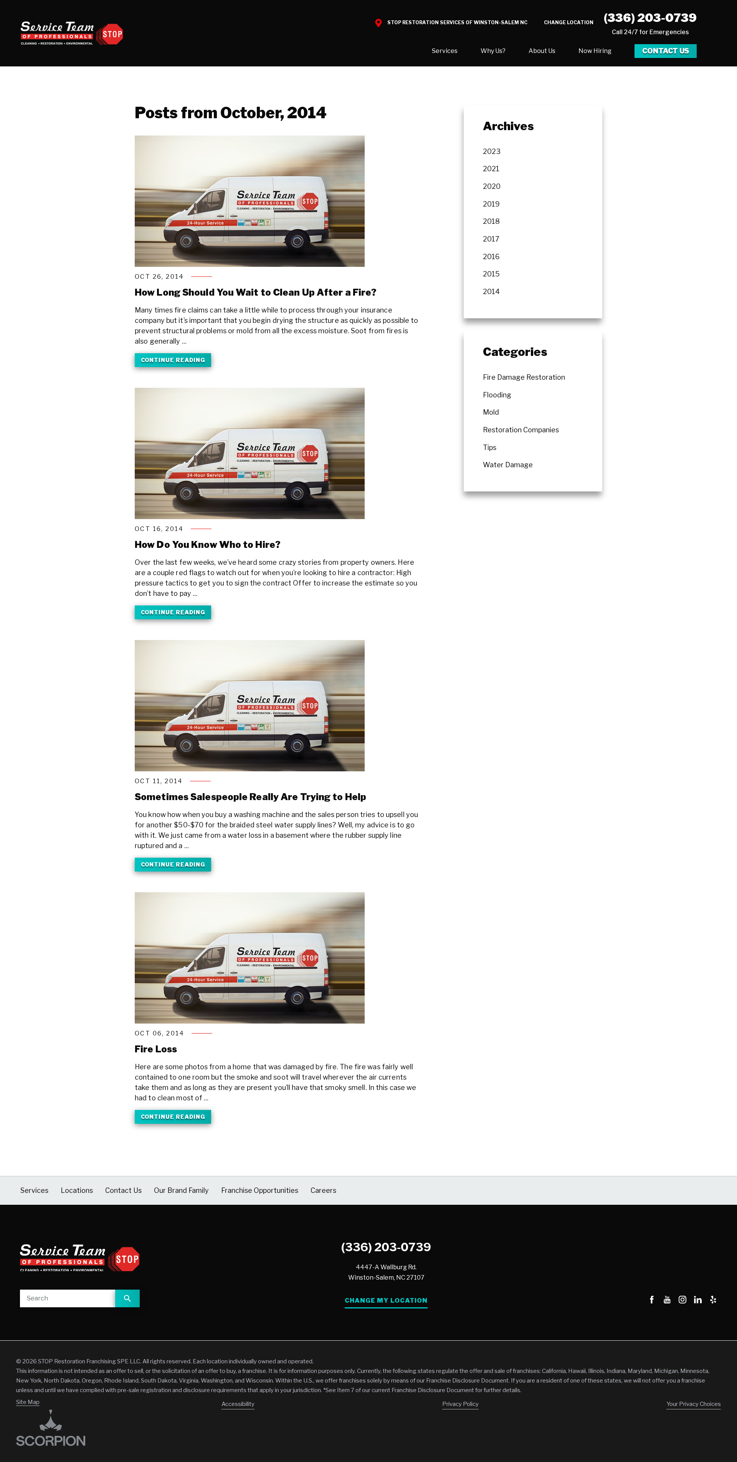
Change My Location (386, 1300)
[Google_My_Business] (636, 1300)
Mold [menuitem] (491, 412)
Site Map (28, 1402)
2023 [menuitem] (492, 151)
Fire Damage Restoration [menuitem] (524, 377)
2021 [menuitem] (491, 169)
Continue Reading (173, 360)
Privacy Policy (460, 1404)
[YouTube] (667, 1300)
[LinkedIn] (698, 1300)
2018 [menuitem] (491, 221)
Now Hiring (594, 51)
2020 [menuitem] (492, 186)
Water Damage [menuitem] (508, 465)
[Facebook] (652, 1300)
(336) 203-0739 (650, 18)
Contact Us (665, 51)
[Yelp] (713, 1300)
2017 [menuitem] (491, 239)
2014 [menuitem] (491, 292)
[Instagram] (682, 1300)
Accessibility (237, 1404)
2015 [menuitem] (491, 274)
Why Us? (493, 51)
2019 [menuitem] (491, 204)
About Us (542, 51)
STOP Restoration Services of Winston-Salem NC (457, 22)
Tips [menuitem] (489, 447)
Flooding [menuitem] (497, 395)
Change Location (568, 22)
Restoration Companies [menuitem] (521, 430)
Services (445, 51)
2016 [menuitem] (491, 257)
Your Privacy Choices (693, 1404)
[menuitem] (445, 51)
